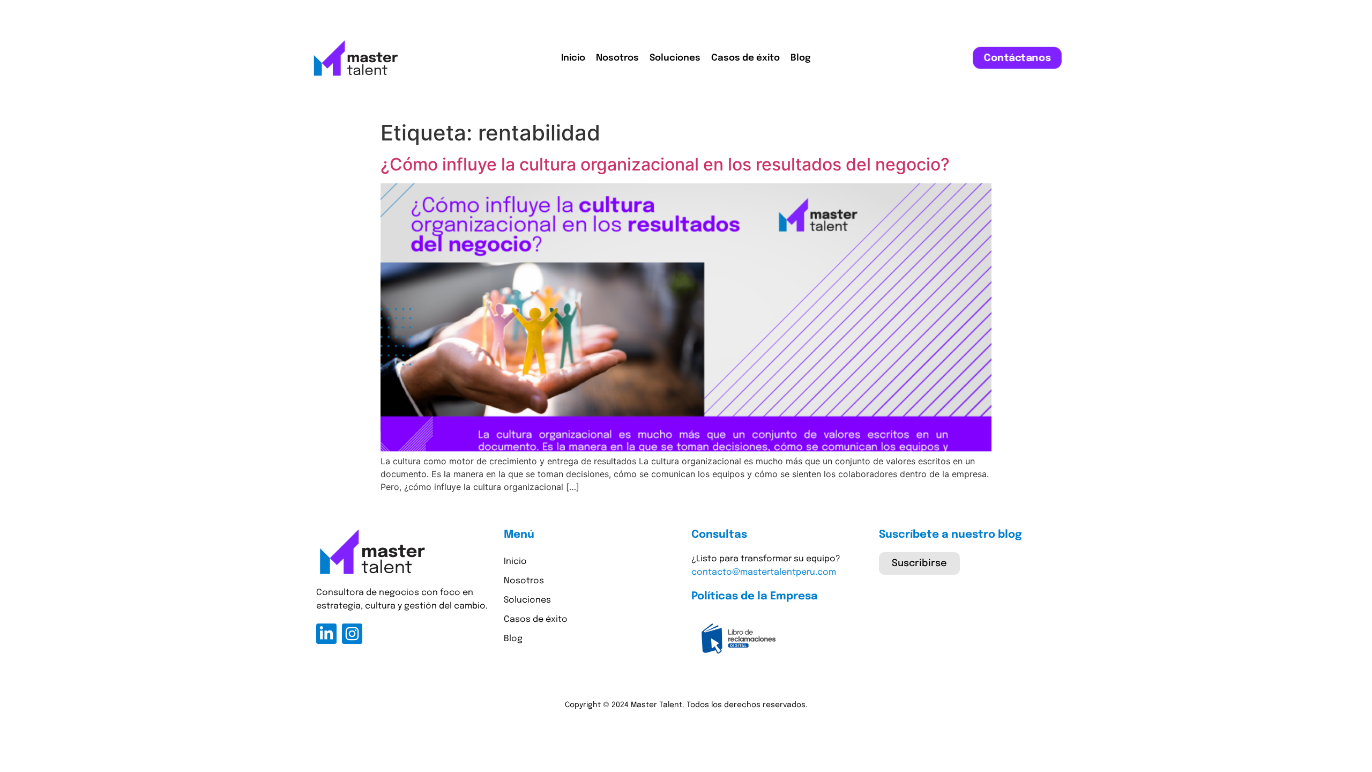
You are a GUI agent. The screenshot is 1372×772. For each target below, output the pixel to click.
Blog (801, 58)
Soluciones (675, 58)
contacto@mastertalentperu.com (763, 572)
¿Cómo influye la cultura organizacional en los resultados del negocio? (665, 164)
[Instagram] (352, 633)
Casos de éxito (745, 58)
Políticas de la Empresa (754, 596)
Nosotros (617, 58)
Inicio (573, 58)
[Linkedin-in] (326, 633)
